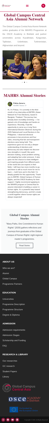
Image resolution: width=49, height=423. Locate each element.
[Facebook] (8, 420)
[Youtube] (13, 420)
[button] (27, 6)
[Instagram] (3, 420)
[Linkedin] (17, 420)
